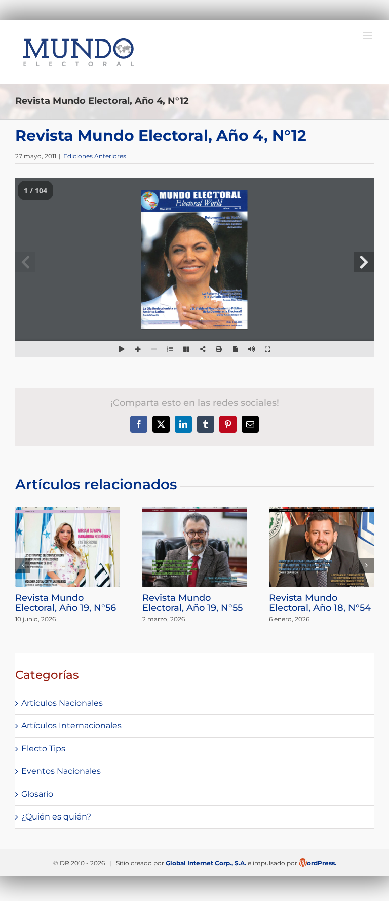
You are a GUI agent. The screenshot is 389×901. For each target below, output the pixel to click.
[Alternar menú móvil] (368, 35)
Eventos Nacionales (61, 771)
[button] (22, 565)
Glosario (37, 794)
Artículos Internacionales (71, 725)
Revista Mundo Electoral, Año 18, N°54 (320, 602)
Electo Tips (43, 748)
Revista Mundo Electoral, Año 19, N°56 (65, 602)
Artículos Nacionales (62, 703)
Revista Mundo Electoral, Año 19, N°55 (192, 602)
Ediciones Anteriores (94, 156)
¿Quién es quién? (56, 817)
